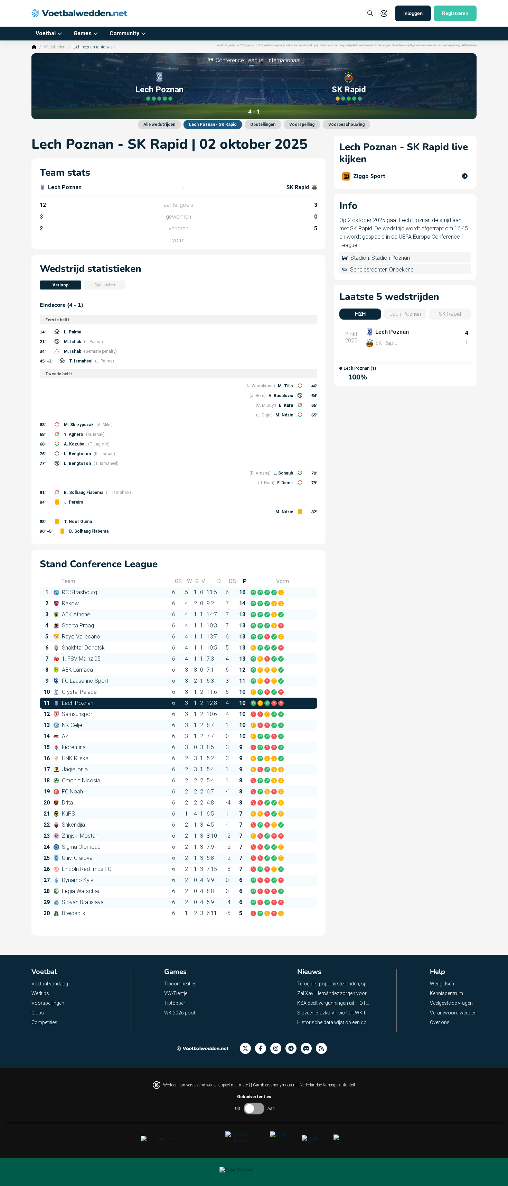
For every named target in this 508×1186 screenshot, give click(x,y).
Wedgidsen (442, 983)
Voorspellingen (47, 1003)
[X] (247, 1048)
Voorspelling (301, 124)
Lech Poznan (159, 89)
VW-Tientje (175, 993)
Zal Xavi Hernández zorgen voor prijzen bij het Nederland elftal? (334, 993)
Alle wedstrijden (159, 124)
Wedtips (40, 993)
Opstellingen (262, 124)
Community (124, 33)
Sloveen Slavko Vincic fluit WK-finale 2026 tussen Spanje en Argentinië (334, 1012)
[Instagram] (277, 1048)
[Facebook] (262, 1048)
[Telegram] (293, 1048)
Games (83, 33)
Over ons (440, 1022)
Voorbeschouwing (346, 124)
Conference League (239, 60)
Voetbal (46, 33)
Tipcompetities (180, 983)
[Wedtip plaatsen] (370, 13)
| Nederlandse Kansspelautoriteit (326, 1085)
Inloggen (413, 13)
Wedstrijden (54, 47)
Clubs (37, 1012)
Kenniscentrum (446, 993)
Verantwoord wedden (453, 1012)
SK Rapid (349, 89)
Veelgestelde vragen (451, 1003)
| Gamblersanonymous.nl (274, 1085)
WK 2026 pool (179, 1012)
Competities (44, 1022)
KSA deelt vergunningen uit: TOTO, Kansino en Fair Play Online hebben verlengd (334, 1003)
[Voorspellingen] (323, 1048)
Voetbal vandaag (49, 983)
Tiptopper (174, 1003)
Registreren (455, 13)
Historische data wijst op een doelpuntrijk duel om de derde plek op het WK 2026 (334, 1022)
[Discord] (308, 1048)
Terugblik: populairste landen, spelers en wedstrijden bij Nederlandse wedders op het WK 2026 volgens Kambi (334, 983)
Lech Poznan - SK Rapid (212, 124)
